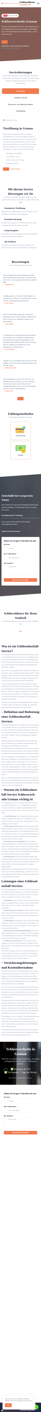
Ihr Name (7, 544)
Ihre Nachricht (8, 563)
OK (8, 1405)
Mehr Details (15, 169)
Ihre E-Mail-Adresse (10, 554)
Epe (20, 631)
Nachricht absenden (20, 580)
